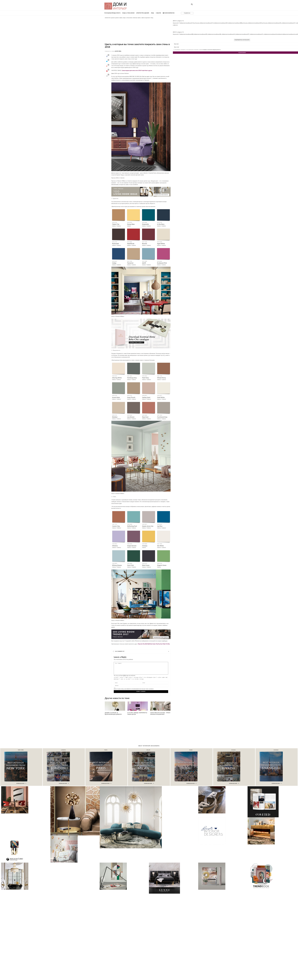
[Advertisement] (138, 32)
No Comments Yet (119, 651)
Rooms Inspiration (169, 13)
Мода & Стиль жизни (128, 13)
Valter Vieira (118, 51)
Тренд (151, 17)
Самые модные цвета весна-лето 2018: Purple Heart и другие (137, 70)
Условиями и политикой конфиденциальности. (212, 49)
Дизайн (117, 17)
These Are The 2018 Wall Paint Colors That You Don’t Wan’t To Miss (154, 644)
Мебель (120, 17)
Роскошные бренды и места (112, 13)
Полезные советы (137, 17)
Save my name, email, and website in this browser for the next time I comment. (134, 688)
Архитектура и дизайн (142, 13)
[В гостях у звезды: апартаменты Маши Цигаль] (137, 708)
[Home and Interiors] (127, 5)
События (158, 13)
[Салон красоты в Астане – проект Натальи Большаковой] (160, 708)
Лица (152, 13)
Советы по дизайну (145, 17)
